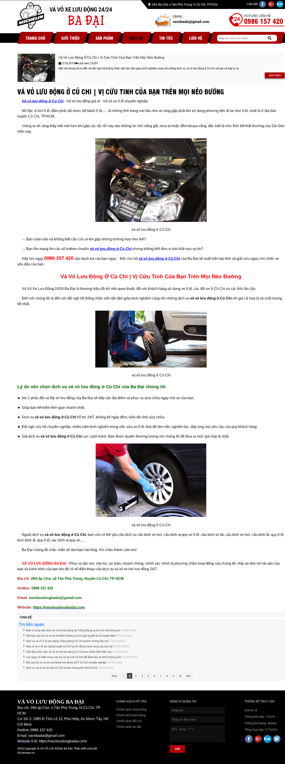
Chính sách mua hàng (131, 709)
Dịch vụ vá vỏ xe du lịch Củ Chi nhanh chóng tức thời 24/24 (61, 667)
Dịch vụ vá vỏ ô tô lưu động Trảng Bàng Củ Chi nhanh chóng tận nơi (67, 641)
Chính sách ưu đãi (128, 727)
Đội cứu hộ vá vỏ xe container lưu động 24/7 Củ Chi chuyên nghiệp (66, 662)
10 (180, 675)
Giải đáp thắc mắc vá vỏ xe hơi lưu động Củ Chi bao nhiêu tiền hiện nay (69, 651)
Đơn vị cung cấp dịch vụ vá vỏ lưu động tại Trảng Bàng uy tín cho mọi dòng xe (73, 630)
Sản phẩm (104, 38)
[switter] (277, 739)
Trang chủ (35, 38)
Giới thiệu (70, 38)
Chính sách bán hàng (131, 715)
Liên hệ (195, 38)
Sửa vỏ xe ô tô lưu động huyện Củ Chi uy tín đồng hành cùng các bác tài (69, 646)
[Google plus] (258, 739)
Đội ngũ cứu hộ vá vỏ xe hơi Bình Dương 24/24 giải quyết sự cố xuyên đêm (70, 635)
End (188, 675)
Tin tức (166, 38)
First (114, 675)
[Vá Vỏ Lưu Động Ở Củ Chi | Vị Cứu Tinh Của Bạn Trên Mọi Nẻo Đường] (36, 68)
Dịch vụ (136, 38)
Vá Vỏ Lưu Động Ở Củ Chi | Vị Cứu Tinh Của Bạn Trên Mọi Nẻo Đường (111, 57)
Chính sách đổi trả (129, 721)
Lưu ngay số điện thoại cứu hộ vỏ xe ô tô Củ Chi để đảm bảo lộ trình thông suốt (73, 657)
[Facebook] (249, 739)
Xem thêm (275, 75)
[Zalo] (267, 739)
